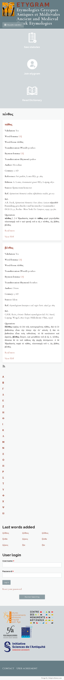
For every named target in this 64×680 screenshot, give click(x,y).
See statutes (32, 47)
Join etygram (32, 73)
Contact (8, 668)
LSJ (20, 136)
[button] (13, 25)
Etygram (33, 4)
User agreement (27, 668)
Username (7, 561)
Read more (10, 230)
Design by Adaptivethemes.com (51, 678)
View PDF (9, 236)
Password (7, 571)
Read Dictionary (32, 100)
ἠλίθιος (5, 533)
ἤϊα (23, 545)
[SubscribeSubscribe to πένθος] (3, 366)
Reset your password (12, 589)
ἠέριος (25, 539)
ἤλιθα (4, 539)
